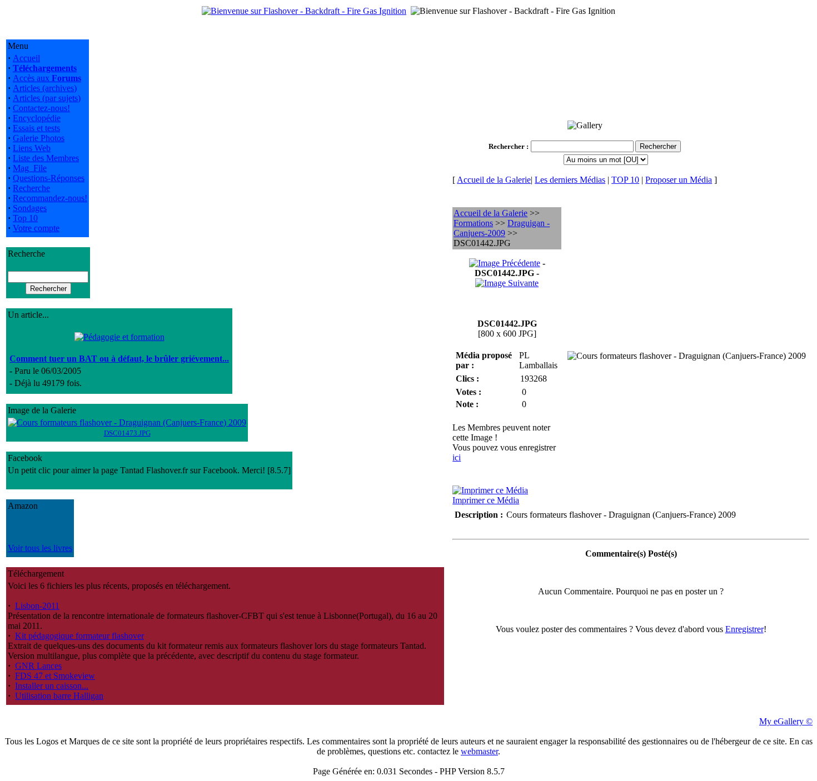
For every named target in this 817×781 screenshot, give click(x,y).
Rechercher (507, 146)
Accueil (26, 58)
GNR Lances (38, 665)
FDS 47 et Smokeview (55, 675)
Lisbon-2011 (37, 605)
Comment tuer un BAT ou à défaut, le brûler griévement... (119, 358)
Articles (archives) (45, 88)
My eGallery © (786, 721)
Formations (473, 223)
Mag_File (30, 168)
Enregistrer (744, 629)
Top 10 (25, 218)
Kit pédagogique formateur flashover (79, 635)
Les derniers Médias (570, 179)
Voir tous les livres (40, 548)
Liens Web (32, 148)
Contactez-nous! (41, 108)
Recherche (31, 188)
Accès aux (47, 78)
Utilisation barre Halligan (59, 695)
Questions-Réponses (48, 178)
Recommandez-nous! (50, 198)
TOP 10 (625, 179)
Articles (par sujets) (47, 98)
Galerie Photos (38, 138)
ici (456, 457)
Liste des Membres (46, 158)
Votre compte (36, 228)
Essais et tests (36, 128)
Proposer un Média (678, 179)
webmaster (479, 751)
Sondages (30, 208)
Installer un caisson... (51, 685)
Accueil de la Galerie (494, 179)
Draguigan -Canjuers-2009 (502, 228)
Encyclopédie (37, 118)
